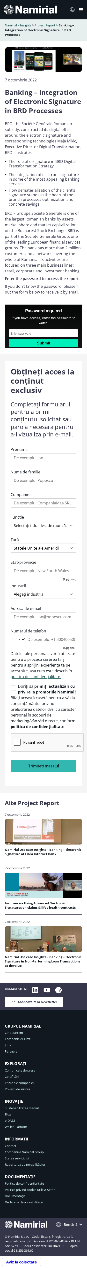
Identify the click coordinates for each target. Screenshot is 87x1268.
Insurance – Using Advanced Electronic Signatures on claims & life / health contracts (42, 905)
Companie (20, 494)
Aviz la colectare (21, 1262)
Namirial (11, 25)
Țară (15, 539)
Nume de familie (25, 472)
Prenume (19, 449)
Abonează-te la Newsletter (37, 1002)
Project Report (45, 25)
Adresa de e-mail (26, 608)
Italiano (73, 9)
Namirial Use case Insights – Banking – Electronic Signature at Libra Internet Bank (43, 851)
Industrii (18, 585)
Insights (25, 25)
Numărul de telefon (28, 631)
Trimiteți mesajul (43, 766)
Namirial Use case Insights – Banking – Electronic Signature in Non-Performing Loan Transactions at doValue (43, 961)
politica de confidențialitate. (36, 676)
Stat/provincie (23, 562)
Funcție (17, 517)
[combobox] (18, 639)
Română (70, 1224)
